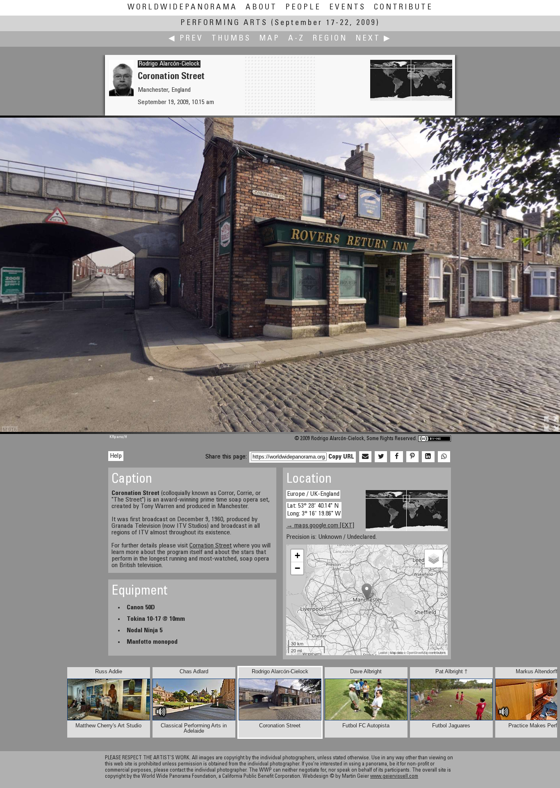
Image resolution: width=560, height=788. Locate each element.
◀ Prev (185, 39)
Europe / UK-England (313, 494)
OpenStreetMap (417, 652)
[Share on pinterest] (412, 457)
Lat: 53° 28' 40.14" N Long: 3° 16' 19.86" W (314, 510)
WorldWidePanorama (182, 7)
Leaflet (382, 652)
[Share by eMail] (365, 457)
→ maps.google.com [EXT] (320, 525)
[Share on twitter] (380, 457)
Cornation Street (210, 546)
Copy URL (341, 457)
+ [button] (297, 555)
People (303, 7)
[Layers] (434, 559)
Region (330, 39)
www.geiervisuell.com (394, 776)
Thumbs (231, 39)
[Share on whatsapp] (443, 457)
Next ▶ (373, 39)
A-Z (296, 39)
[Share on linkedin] (428, 457)
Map (269, 39)
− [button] (297, 568)
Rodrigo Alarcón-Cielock (169, 64)
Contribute (403, 7)
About (261, 7)
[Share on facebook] (396, 457)
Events (347, 7)
